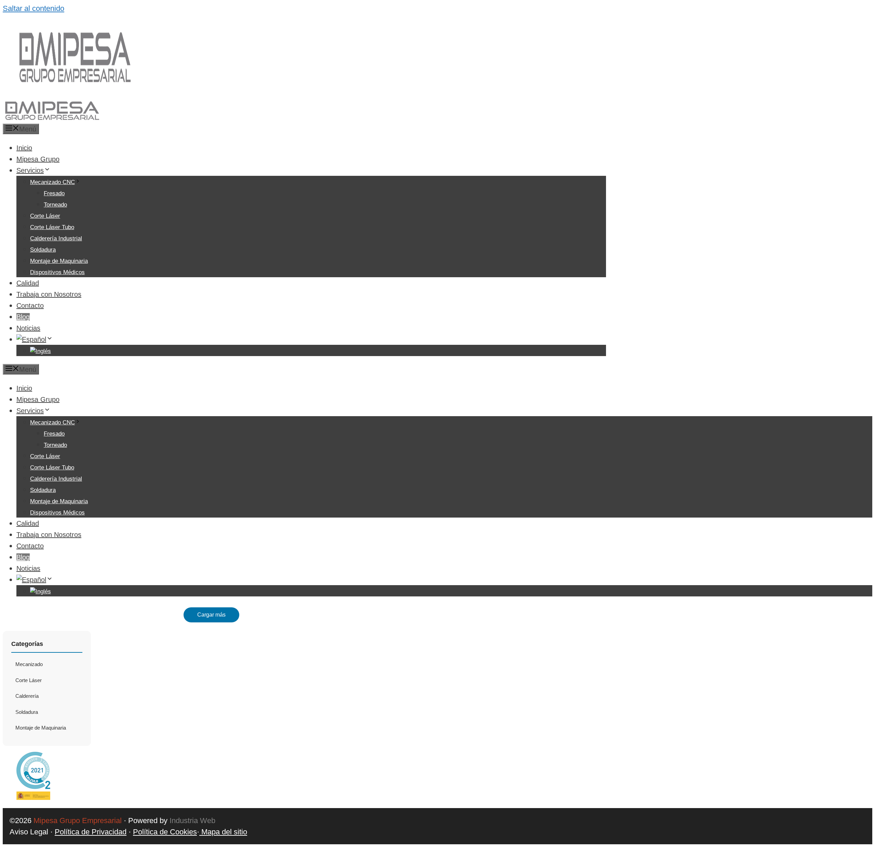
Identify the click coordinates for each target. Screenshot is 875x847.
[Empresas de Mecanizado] (52, 118)
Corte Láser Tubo (52, 227)
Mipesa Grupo (37, 159)
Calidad (27, 283)
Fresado (54, 193)
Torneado (55, 204)
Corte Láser (45, 216)
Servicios (30, 170)
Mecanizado (29, 664)
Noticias (28, 328)
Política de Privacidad (90, 832)
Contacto (30, 305)
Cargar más (211, 615)
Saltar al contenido (33, 8)
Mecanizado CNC (52, 182)
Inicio (24, 148)
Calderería (27, 696)
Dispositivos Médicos (57, 272)
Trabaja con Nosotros (48, 294)
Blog (23, 317)
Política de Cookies (165, 832)
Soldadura (43, 249)
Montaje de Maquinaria (59, 261)
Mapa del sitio (223, 832)
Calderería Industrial (56, 238)
